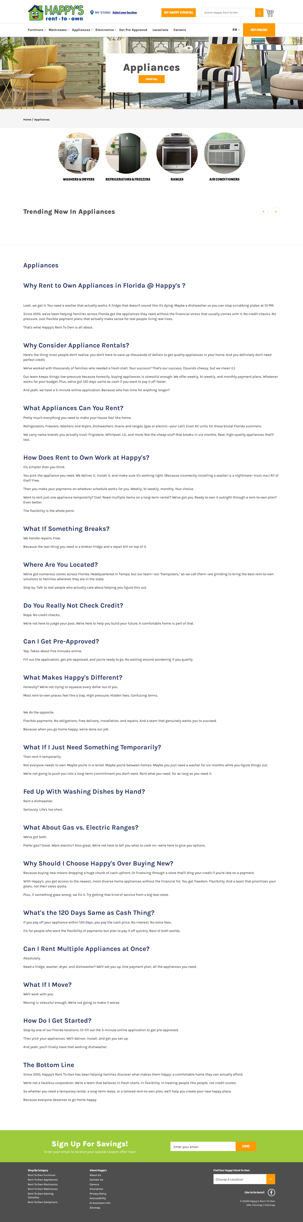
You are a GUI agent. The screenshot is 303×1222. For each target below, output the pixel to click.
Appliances (81, 30)
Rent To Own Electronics (43, 1184)
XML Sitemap (254, 1205)
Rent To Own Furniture (41, 1175)
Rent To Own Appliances (43, 1179)
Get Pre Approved (133, 30)
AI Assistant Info (100, 1202)
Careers (180, 30)
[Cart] (270, 13)
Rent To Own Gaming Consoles (40, 1195)
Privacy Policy (98, 1193)
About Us (95, 1175)
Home (27, 119)
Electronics (104, 30)
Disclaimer (96, 1188)
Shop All (151, 79)
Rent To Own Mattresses (43, 1188)
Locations (160, 30)
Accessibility (98, 1198)
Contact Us (96, 1179)
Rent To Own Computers (43, 1202)
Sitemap (95, 1207)
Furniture (35, 30)
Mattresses (58, 30)
